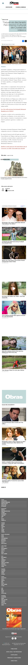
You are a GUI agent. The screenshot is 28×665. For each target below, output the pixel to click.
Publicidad (14, 648)
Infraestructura (4, 503)
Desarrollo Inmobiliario (21, 7)
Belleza (2, 583)
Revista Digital (4, 543)
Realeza (2, 579)
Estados (2, 529)
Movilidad (3, 561)
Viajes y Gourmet (4, 553)
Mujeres (2, 519)
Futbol (2, 535)
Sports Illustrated (5, 534)
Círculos (3, 580)
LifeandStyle (3, 520)
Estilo (2, 547)
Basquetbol (3, 539)
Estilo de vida (3, 593)
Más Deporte (3, 540)
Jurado (2, 604)
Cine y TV (2, 551)
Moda (2, 581)
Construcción (9, 7)
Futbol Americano (4, 538)
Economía (3, 512)
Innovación (3, 563)
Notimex (7, 188)
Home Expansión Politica (5, 511)
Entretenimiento (4, 548)
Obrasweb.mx (15, 638)
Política (3, 522)
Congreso (3, 526)
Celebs (2, 592)
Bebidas (2, 598)
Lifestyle (2, 542)
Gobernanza (3, 559)
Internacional (3, 513)
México (2, 525)
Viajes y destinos (4, 599)
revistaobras (13, 638)
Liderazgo (3, 571)
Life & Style (4, 545)
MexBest (3, 595)
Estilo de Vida (3, 603)
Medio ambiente (4, 557)
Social (2, 558)
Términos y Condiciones (14, 657)
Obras (2, 499)
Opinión (2, 530)
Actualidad (3, 570)
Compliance (14, 654)
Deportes (3, 549)
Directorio (14, 660)
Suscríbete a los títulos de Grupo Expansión (14, 628)
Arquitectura (5, 19)
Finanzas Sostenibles (5, 562)
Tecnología (3, 515)
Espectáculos (3, 577)
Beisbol (2, 536)
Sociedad (2, 531)
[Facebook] (23, 41)
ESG (2, 517)
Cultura (2, 585)
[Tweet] (26, 41)
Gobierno (3, 524)
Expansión (3, 508)
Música (2, 552)
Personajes (3, 600)
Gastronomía (3, 596)
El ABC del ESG (3, 565)
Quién (2, 576)
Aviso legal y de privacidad (14, 651)
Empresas (3, 509)
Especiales (3, 574)
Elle (2, 588)
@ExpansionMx (10, 190)
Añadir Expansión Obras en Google (8, 44)
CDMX (2, 527)
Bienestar (3, 602)
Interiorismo (3, 506)
